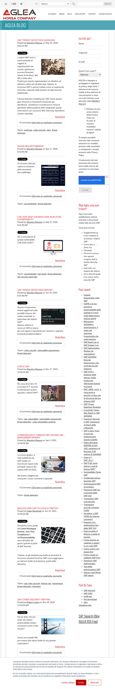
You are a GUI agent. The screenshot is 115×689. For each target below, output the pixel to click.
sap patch (42, 274)
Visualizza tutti (85, 605)
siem (49, 130)
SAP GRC (88, 593)
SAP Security (89, 590)
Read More (60, 117)
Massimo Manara (34, 43)
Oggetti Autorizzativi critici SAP (91, 298)
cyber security (39, 130)
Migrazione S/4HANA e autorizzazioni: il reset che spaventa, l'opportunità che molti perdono (91, 330)
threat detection (45, 204)
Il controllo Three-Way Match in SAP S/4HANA (92, 413)
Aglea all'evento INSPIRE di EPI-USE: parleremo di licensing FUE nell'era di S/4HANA (92, 448)
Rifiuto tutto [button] (94, 682)
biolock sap (46, 583)
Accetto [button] (81, 682)
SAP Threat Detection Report (35, 290)
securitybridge (30, 204)
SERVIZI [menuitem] (61, 14)
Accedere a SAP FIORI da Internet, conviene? (92, 516)
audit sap (28, 130)
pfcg (86, 602)
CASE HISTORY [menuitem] (80, 14)
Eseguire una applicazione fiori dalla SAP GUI (91, 525)
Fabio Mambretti (34, 511)
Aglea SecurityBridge (30, 146)
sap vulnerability (31, 419)
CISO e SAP (23, 366)
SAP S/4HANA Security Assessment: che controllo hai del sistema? (91, 363)
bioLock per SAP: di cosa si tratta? (37, 508)
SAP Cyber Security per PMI (33, 599)
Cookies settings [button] (68, 682)
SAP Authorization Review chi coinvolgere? (92, 351)
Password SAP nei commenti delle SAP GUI (92, 493)
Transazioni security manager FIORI (91, 507)
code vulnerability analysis (44, 422)
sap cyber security (32, 583)
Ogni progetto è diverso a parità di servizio (92, 534)
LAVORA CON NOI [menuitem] (105, 14)
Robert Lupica (33, 602)
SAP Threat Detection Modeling (36, 40)
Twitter (21, 3)
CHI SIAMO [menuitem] (52, 14)
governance (57, 583)
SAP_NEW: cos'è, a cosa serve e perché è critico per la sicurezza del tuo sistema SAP (92, 395)
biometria (36, 586)
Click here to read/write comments (47, 122)
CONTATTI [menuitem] (92, 14)
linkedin (6, 3)
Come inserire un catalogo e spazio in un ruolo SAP (91, 543)
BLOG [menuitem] (69, 14)
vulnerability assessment (48, 350)
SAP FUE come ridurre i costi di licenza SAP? (90, 466)
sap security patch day (27, 277)
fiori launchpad (90, 599)
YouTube (14, 3)
